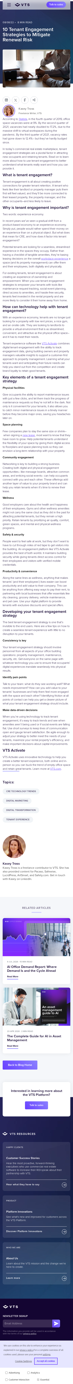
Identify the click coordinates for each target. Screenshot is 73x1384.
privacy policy (29, 1333)
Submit (56, 1323)
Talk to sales (56, 4)
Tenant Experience (18, 819)
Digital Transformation (21, 810)
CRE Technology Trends (21, 791)
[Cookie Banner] (36, 1362)
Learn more (13, 1277)
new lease (29, 435)
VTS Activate (49, 343)
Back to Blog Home (20, 1065)
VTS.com (55, 769)
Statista (23, 119)
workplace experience (54, 258)
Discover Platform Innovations (24, 1231)
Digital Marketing (17, 800)
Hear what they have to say (22, 1184)
